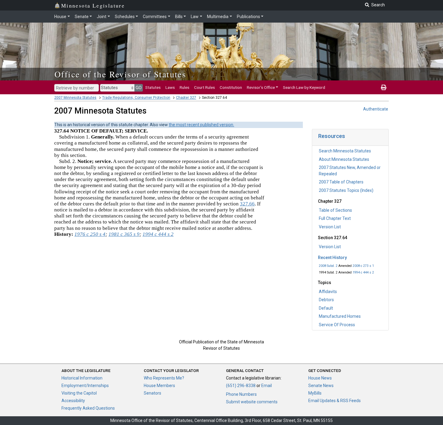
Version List (330, 226)
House (60, 16)
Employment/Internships (85, 385)
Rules (184, 87)
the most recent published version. (201, 124)
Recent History (332, 257)
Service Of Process (337, 324)
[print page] (384, 87)
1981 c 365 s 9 (124, 234)
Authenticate (375, 109)
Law (195, 16)
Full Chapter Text (335, 218)
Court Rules (204, 87)
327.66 (247, 204)
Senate (82, 16)
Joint (101, 16)
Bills (179, 16)
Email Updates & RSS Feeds (334, 400)
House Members (159, 385)
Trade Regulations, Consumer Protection (136, 97)
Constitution (231, 87)
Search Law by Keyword (304, 87)
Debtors (326, 299)
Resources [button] (331, 136)
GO (139, 87)
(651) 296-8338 (241, 385)
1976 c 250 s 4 (89, 234)
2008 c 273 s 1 (363, 266)
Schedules (125, 16)
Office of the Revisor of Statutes (120, 74)
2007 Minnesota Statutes (75, 97)
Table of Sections (335, 210)
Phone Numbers (241, 394)
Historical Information (81, 378)
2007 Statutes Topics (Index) (346, 190)
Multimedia (217, 16)
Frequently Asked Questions (88, 408)
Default (326, 308)
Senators (152, 393)
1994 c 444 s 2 (363, 272)
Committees (155, 16)
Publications (248, 16)
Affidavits (328, 291)
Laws (170, 87)
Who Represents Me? (164, 378)
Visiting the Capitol (79, 393)
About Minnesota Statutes (344, 159)
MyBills (315, 393)
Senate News (321, 385)
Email (266, 385)
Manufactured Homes (340, 316)
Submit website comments (252, 401)
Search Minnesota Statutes (345, 150)
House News (320, 378)
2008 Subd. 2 (328, 266)
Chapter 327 (186, 97)
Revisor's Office (261, 87)
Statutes (153, 87)
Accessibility (73, 400)
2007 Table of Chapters (341, 182)
